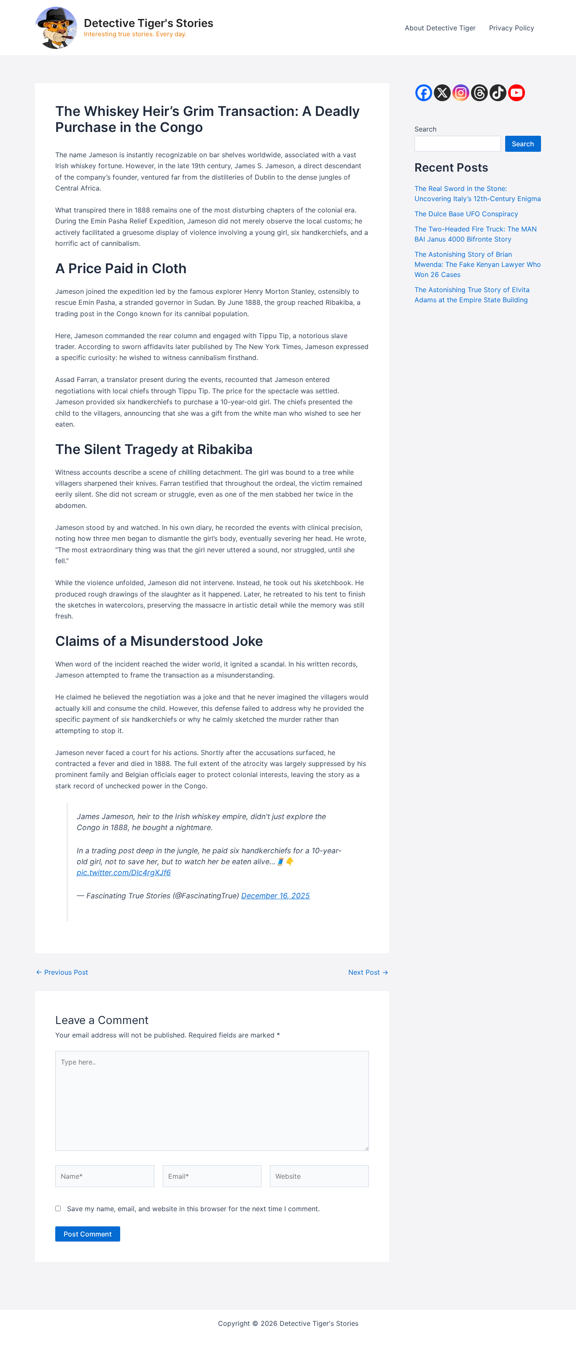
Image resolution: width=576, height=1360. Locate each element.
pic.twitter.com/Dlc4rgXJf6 (124, 872)
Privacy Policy (511, 28)
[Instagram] (460, 92)
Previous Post (62, 972)
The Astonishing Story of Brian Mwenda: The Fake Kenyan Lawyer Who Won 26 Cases (478, 264)
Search (425, 129)
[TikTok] (498, 92)
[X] (442, 92)
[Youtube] (516, 92)
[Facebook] (423, 92)
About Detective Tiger (440, 28)
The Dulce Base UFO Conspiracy (466, 214)
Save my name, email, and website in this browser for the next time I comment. (193, 1208)
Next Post (368, 972)
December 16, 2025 (275, 895)
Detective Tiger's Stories (148, 23)
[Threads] (479, 92)
